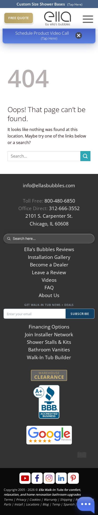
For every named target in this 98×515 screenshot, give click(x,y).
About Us (49, 295)
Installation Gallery (49, 257)
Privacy (21, 499)
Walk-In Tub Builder (49, 357)
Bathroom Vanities (49, 349)
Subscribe (80, 314)
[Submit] (85, 156)
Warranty (50, 499)
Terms (8, 499)
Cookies (34, 499)
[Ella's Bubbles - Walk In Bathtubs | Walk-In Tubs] (57, 18)
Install (18, 504)
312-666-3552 (64, 208)
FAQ (49, 287)
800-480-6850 (59, 201)
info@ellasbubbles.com (49, 185)
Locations (32, 504)
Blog (45, 504)
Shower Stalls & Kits (49, 342)
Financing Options (49, 326)
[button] (88, 19)
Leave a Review (49, 272)
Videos (49, 280)
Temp (56, 504)
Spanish (68, 504)
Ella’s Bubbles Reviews (49, 249)
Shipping (66, 499)
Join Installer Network (49, 334)
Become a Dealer (49, 264)
